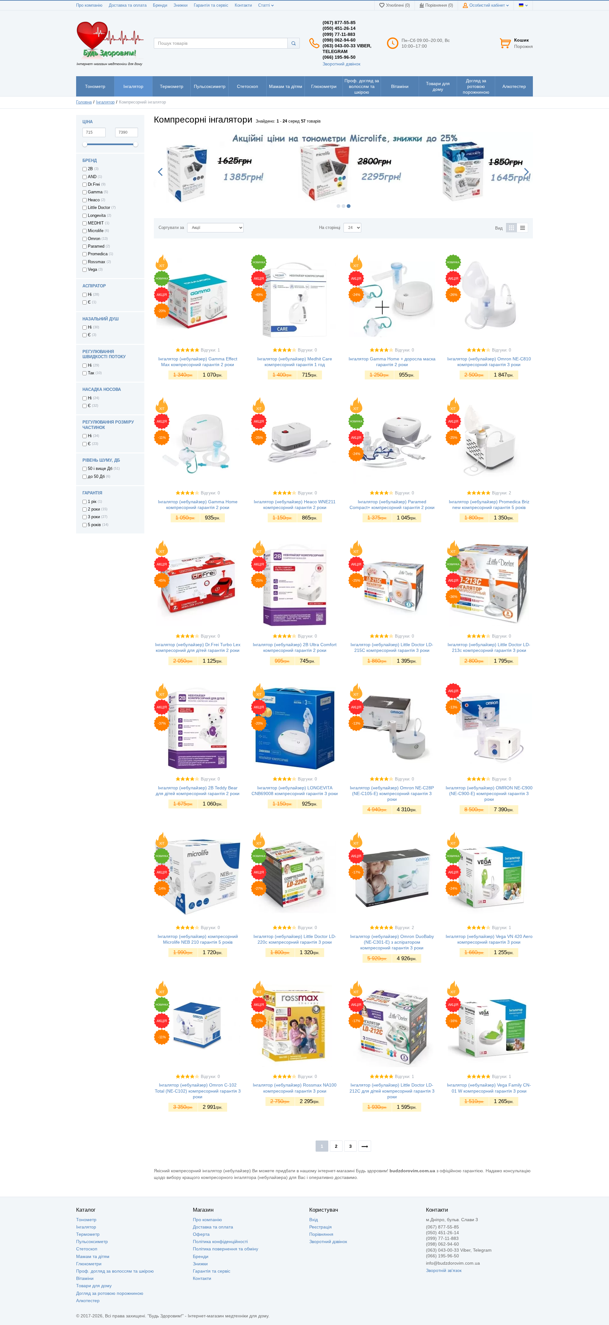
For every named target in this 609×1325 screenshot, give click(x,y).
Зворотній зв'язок (444, 1270)
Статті (264, 5)
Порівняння (321, 1234)
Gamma (95, 192)
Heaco (94, 200)
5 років (94, 525)
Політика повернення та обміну (225, 1248)
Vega (92, 269)
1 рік (92, 501)
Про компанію (89, 5)
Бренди (160, 5)
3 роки (94, 517)
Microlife (95, 231)
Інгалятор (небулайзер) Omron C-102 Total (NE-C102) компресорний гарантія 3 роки (198, 1090)
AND (92, 177)
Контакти (243, 5)
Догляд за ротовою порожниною (109, 1293)
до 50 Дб (96, 476)
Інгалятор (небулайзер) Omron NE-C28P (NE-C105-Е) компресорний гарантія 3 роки (392, 793)
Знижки (180, 5)
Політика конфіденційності (220, 1241)
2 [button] (343, 206)
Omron (94, 239)
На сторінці (329, 227)
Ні (90, 294)
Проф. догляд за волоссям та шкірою (115, 1271)
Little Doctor (99, 207)
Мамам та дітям (92, 1256)
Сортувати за (171, 227)
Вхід (313, 1219)
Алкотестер (88, 1300)
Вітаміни (85, 1278)
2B (90, 169)
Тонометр (86, 1219)
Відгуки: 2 (501, 493)
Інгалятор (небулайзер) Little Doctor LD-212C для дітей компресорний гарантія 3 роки (392, 1090)
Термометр (88, 1234)
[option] (343, 167)
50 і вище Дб (100, 468)
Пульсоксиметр (92, 1241)
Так (91, 373)
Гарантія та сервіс (211, 5)
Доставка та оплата (128, 5)
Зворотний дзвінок (341, 63)
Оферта (201, 1234)
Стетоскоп (86, 1248)
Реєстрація (320, 1226)
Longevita (97, 215)
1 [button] (338, 206)
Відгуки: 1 (210, 350)
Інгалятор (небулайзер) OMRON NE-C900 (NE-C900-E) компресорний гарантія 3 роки (489, 793)
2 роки (94, 509)
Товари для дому (94, 1285)
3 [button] (348, 206)
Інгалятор (86, 1226)
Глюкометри (89, 1263)
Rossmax (96, 262)
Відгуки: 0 (307, 350)
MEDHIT (96, 223)
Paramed (96, 246)
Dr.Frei (94, 184)
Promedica (98, 254)
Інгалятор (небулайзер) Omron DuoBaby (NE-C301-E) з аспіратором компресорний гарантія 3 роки (392, 942)
